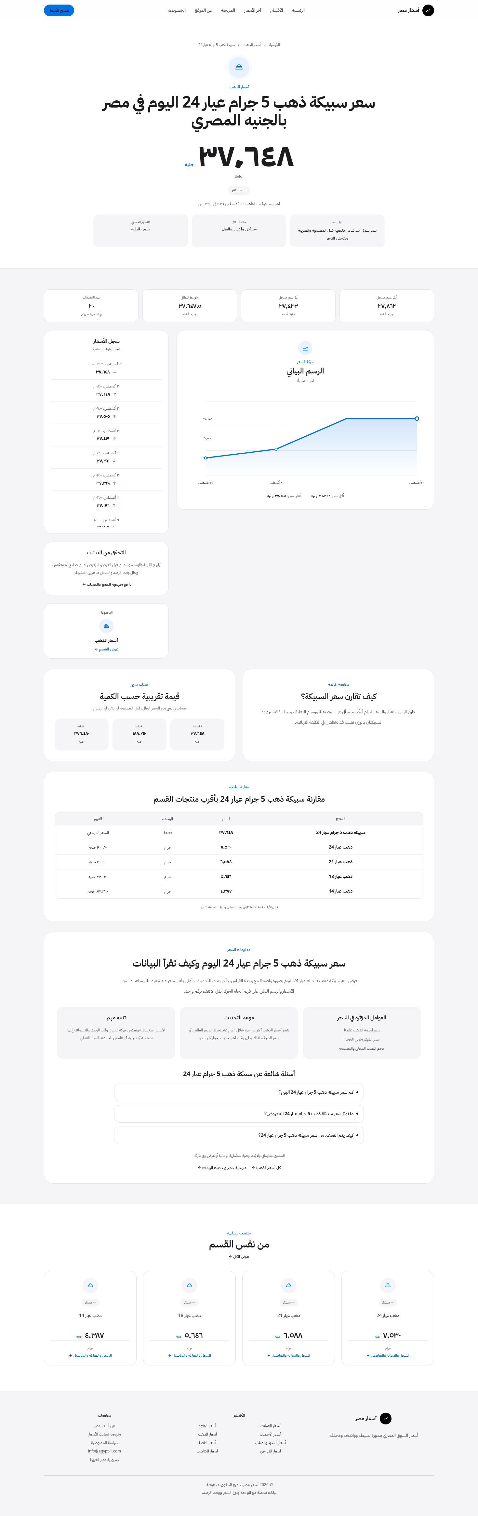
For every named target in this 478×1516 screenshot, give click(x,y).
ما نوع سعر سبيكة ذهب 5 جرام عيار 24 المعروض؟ (308, 1114)
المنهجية (228, 10)
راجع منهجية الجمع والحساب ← (106, 584)
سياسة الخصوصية (104, 1442)
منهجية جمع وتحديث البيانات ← (222, 1167)
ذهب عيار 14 (340, 891)
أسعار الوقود (207, 1425)
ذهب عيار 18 (340, 876)
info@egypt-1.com (104, 1451)
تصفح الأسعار (59, 10)
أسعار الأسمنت (270, 1434)
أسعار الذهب (252, 45)
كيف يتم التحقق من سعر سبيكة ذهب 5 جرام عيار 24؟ (306, 1135)
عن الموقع (203, 10)
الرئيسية (298, 10)
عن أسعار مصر (104, 1425)
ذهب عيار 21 (340, 861)
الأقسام (276, 10)
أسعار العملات (270, 1425)
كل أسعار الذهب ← (266, 1167)
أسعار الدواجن (270, 1451)
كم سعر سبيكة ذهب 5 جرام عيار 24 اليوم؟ (316, 1092)
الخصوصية (177, 10)
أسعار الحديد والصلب (270, 1442)
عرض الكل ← (239, 1256)
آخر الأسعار (252, 10)
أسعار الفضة (207, 1442)
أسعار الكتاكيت (207, 1451)
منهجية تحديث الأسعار (104, 1434)
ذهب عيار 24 (340, 847)
